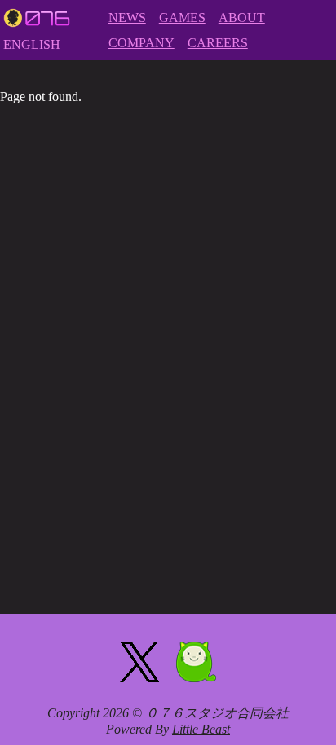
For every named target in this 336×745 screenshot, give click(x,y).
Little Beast (201, 729)
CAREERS (218, 43)
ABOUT (242, 17)
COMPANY (141, 43)
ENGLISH (31, 44)
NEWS (127, 17)
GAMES (182, 17)
